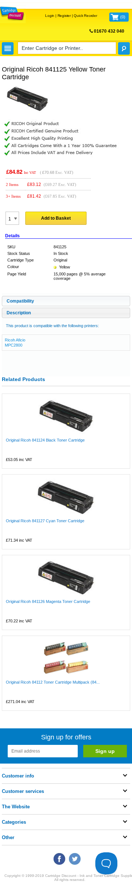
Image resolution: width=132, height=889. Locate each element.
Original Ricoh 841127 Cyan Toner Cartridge (45, 521)
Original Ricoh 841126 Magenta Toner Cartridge (48, 601)
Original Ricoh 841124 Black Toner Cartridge (45, 440)
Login (49, 16)
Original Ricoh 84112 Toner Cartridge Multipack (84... (53, 682)
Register (64, 16)
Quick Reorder (85, 16)
